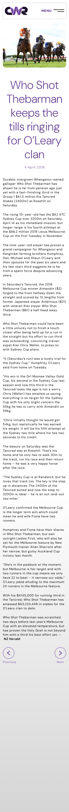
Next (60, 662)
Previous (9, 662)
